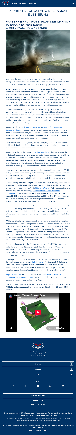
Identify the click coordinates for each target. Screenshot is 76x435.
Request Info (38, 400)
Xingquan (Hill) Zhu (13, 274)
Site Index (55, 425)
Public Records (38, 427)
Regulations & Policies (20, 425)
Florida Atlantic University (30, 127)
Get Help (47, 425)
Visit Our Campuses (38, 405)
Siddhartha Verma (42, 188)
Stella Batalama (38, 262)
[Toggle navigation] (73, 3)
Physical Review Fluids (40, 152)
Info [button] (38, 374)
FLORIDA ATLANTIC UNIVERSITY (24, 3)
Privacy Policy (7, 425)
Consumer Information (36, 425)
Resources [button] (38, 369)
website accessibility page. (47, 415)
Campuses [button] (38, 364)
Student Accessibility (66, 425)
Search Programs (38, 395)
